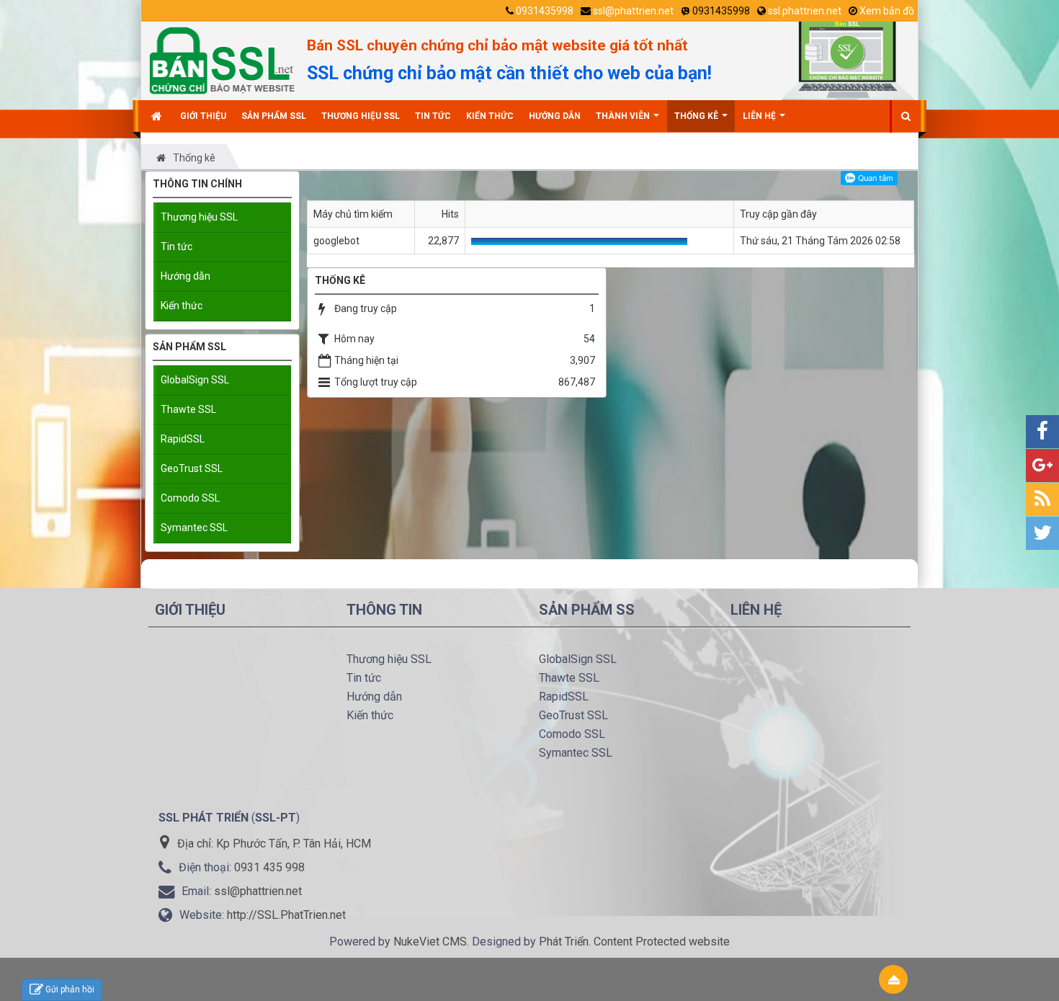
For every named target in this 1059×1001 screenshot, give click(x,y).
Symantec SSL (194, 527)
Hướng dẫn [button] (555, 116)
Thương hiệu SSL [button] (360, 116)
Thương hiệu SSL (199, 217)
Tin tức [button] (433, 116)
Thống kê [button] (697, 116)
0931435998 (544, 11)
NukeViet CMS (430, 941)
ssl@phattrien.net (633, 11)
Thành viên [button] (624, 116)
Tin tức (176, 246)
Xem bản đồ (886, 11)
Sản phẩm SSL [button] (273, 116)
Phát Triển (564, 941)
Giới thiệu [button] (203, 116)
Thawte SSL (188, 409)
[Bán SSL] (222, 60)
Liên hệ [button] (760, 116)
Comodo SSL (190, 498)
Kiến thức (181, 305)
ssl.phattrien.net (804, 11)
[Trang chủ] (158, 116)
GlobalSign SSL (195, 380)
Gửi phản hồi (69, 989)
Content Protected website (662, 941)
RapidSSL (183, 439)
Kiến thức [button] (490, 116)
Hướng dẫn (185, 276)
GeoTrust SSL (192, 468)
